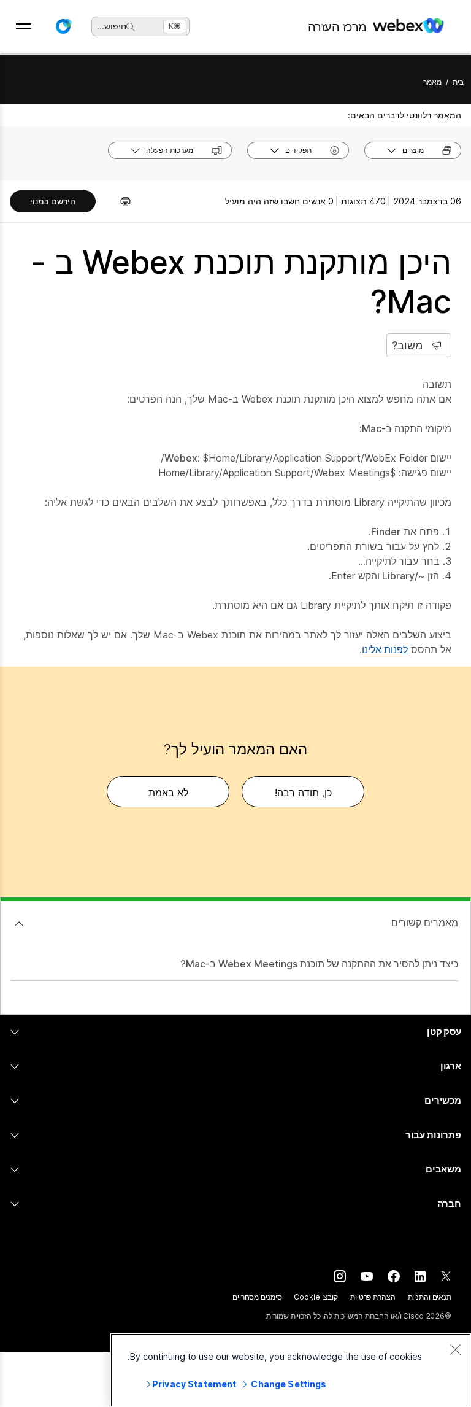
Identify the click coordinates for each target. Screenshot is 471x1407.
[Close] (455, 1349)
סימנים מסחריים (256, 1296)
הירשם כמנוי (52, 201)
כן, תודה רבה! (303, 792)
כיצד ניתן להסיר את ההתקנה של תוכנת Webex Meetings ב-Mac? (319, 964)
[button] (63, 26)
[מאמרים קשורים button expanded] (19, 924)
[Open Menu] (23, 26)
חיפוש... (111, 26)
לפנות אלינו (385, 649)
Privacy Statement (194, 1384)
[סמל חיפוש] (130, 27)
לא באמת (168, 792)
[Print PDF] (119, 201)
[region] (290, 1370)
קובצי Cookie (316, 1296)
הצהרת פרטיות (373, 1296)
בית (458, 82)
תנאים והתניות (429, 1296)
